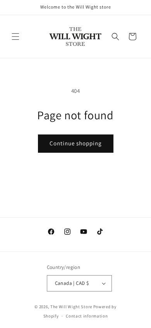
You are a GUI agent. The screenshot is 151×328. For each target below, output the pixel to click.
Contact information (87, 316)
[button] (15, 36)
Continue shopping (76, 143)
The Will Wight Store (71, 306)
